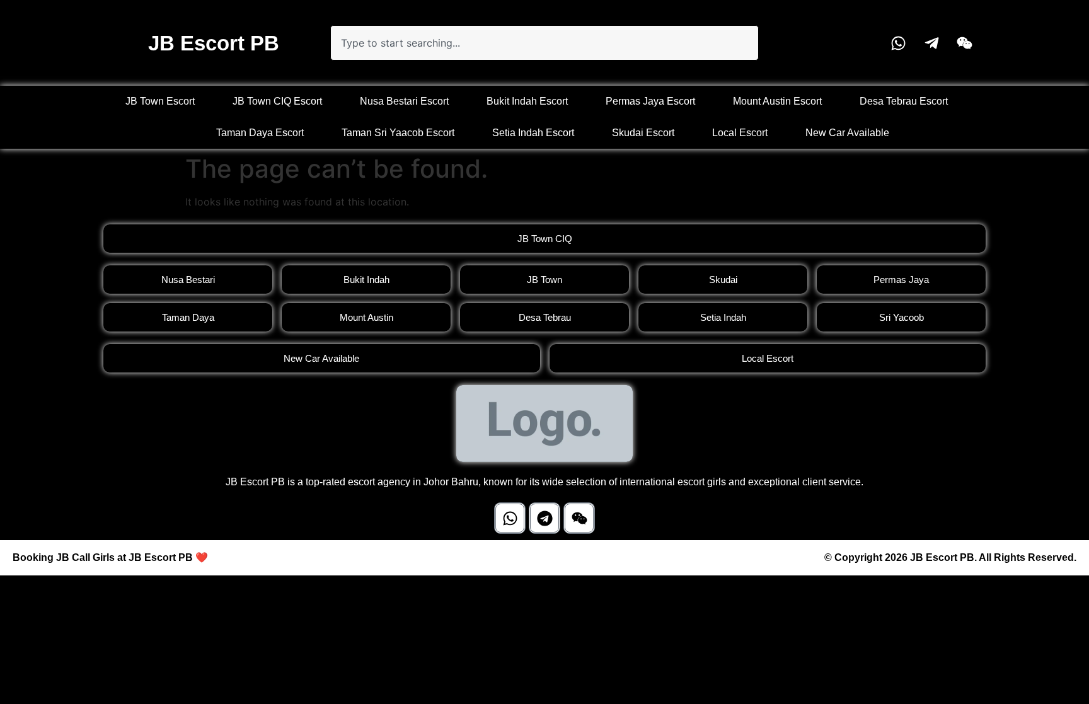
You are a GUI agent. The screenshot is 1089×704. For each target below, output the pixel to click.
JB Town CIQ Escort (277, 101)
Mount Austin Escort (777, 101)
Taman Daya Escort (260, 132)
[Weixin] (579, 518)
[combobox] (544, 43)
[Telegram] (544, 518)
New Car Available (847, 132)
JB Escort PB (213, 43)
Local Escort (740, 132)
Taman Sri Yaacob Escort (398, 132)
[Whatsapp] (510, 518)
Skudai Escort (643, 132)
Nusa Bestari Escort (404, 101)
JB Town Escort (160, 101)
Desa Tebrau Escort (904, 101)
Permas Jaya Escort (650, 101)
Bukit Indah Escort (527, 101)
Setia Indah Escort (533, 132)
